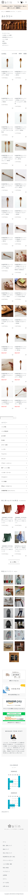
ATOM (7, 867)
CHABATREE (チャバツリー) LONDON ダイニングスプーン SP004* (20, 375)
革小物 (2, 440)
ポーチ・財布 (4, 444)
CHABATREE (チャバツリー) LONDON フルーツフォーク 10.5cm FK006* (20, 294)
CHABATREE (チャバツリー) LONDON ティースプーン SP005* (7, 348)
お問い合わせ (6, 886)
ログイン (5, 879)
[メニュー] (26, 2)
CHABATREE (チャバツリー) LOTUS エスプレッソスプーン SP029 (7, 212)
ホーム (2, 11)
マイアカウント (6, 871)
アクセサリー (4, 477)
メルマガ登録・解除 (7, 864)
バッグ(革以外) (4, 431)
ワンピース (3, 454)
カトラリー (19, 11)
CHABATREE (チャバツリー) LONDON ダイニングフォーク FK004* (7, 402)
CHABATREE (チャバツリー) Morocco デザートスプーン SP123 (20, 157)
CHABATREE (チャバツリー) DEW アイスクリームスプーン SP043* (7, 73)
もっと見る (13, 562)
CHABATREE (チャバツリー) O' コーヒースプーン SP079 (7, 185)
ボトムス (3, 458)
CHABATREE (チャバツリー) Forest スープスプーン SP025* (20, 212)
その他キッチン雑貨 (6, 35)
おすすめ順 (14, 53)
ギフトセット (5, 45)
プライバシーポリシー (8, 860)
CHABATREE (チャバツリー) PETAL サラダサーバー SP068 (20, 321)
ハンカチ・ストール (5, 472)
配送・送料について (7, 845)
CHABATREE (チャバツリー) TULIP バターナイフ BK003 (7, 321)
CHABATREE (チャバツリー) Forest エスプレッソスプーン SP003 (7, 266)
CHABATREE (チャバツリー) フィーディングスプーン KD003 (7, 100)
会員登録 (5, 875)
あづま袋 (3, 435)
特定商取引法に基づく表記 (9, 856)
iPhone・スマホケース (6, 486)
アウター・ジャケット (6, 463)
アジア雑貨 (3, 481)
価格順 (20, 53)
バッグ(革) (3, 426)
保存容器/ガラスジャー (7, 37)
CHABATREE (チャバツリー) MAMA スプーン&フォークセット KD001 (7, 294)
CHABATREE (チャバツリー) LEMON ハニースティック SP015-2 (20, 239)
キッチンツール (5, 33)
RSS (4, 867)
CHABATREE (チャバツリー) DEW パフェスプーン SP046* (7, 375)
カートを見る (6, 882)
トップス (3, 449)
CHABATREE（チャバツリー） (11, 11)
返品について (6, 849)
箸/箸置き (4, 43)
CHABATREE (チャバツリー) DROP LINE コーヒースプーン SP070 (20, 185)
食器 (3, 41)
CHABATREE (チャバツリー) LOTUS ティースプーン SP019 (20, 73)
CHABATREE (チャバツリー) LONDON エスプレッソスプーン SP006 (20, 128)
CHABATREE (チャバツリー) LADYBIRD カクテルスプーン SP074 (21, 402)
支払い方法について (7, 853)
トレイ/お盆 (5, 39)
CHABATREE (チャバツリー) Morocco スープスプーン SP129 (20, 348)
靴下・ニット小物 (5, 467)
